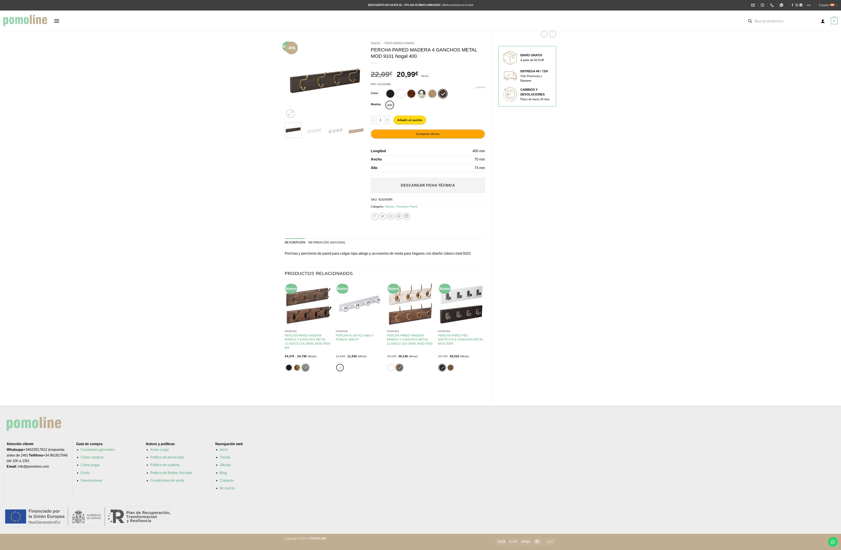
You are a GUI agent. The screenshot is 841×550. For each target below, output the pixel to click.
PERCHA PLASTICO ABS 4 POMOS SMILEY (354, 337)
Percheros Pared (400, 43)
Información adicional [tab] (327, 242)
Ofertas (389, 206)
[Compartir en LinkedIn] (406, 216)
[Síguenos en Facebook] (792, 5)
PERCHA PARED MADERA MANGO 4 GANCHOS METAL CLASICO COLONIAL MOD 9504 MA (307, 341)
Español (824, 5)
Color (374, 93)
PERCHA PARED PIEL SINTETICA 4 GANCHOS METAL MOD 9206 (460, 339)
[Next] (357, 79)
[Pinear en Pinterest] (398, 216)
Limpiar (480, 87)
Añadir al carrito (409, 120)
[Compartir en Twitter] (382, 216)
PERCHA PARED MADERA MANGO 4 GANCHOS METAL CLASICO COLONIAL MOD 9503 (410, 339)
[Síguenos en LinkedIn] (801, 5)
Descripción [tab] (295, 242)
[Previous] (292, 79)
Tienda (225, 457)
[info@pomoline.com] (753, 5)
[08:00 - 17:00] (763, 5)
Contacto (227, 480)
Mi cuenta (227, 488)
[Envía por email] (390, 216)
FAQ (809, 5)
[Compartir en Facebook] (374, 216)
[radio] (390, 93)
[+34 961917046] (772, 5)
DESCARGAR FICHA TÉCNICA (428, 185)
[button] (57, 21)
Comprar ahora (427, 134)
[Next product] (544, 34)
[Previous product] (552, 34)
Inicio (375, 43)
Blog (223, 473)
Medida (376, 104)
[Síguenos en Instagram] (796, 5)
